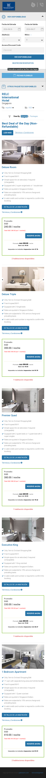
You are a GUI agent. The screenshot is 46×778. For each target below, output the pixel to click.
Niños (28, 35)
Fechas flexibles (24, 76)
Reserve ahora (33, 236)
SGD (30, 108)
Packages (34, 116)
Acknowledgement (37, 773)
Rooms (24, 116)
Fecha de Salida (31, 24)
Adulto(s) (5, 35)
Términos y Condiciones (24, 132)
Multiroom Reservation (23, 63)
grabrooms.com (24, 773)
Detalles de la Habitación (15, 207)
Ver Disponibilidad (23, 57)
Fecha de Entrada (9, 24)
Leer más (7, 133)
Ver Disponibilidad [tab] (16, 17)
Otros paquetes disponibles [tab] (21, 86)
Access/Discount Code (11, 45)
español (9, 108)
